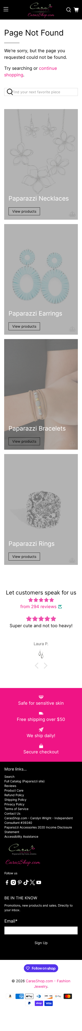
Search (9, 776)
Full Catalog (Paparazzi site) (24, 781)
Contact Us (12, 813)
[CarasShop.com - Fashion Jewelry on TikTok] (26, 884)
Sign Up (41, 943)
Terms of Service (16, 809)
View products (24, 211)
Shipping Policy (15, 799)
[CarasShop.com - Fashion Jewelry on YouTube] (38, 884)
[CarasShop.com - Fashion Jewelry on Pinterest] (19, 884)
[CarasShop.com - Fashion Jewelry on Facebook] (7, 884)
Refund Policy (14, 795)
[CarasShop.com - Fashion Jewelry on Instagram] (13, 884)
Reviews (10, 786)
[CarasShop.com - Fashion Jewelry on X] (32, 884)
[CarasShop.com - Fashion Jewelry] (41, 9)
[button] (38, 666)
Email (10, 921)
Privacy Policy (14, 804)
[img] (41, 600)
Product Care (13, 790)
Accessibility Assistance (21, 836)
